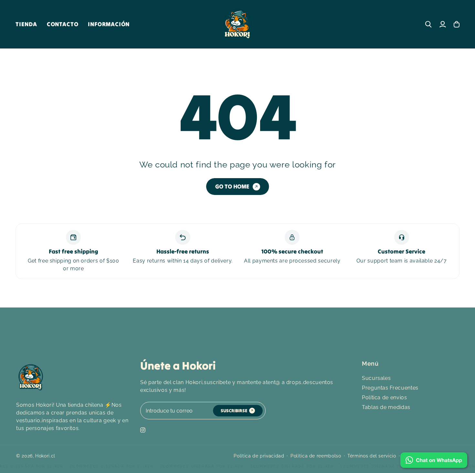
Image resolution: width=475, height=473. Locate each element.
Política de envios (384, 397)
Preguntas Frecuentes (390, 388)
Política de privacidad (259, 455)
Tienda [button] (26, 24)
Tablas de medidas (386, 407)
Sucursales (376, 378)
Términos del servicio (371, 455)
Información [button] (109, 24)
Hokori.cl (45, 455)
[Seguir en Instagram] (142, 430)
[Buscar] (428, 24)
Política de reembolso (315, 455)
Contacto (62, 24)
